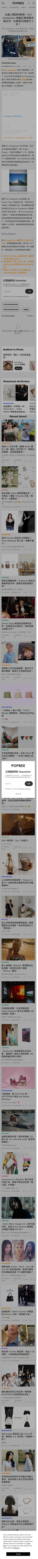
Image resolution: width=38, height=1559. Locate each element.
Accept (18, 1554)
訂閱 (28, 784)
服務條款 (22, 789)
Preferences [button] (16, 1548)
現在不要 (18, 794)
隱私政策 (28, 789)
